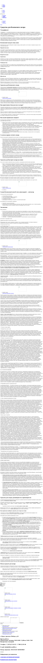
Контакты (4, 17)
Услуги (4, 5)
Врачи (4, 6)
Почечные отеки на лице (7, 633)
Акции (4, 16)
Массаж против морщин (7, 98)
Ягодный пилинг (6, 626)
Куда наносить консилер (7, 630)
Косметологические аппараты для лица (10, 628)
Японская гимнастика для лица (8, 293)
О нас (4, 4)
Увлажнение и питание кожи (8, 246)
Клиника (4, 15)
